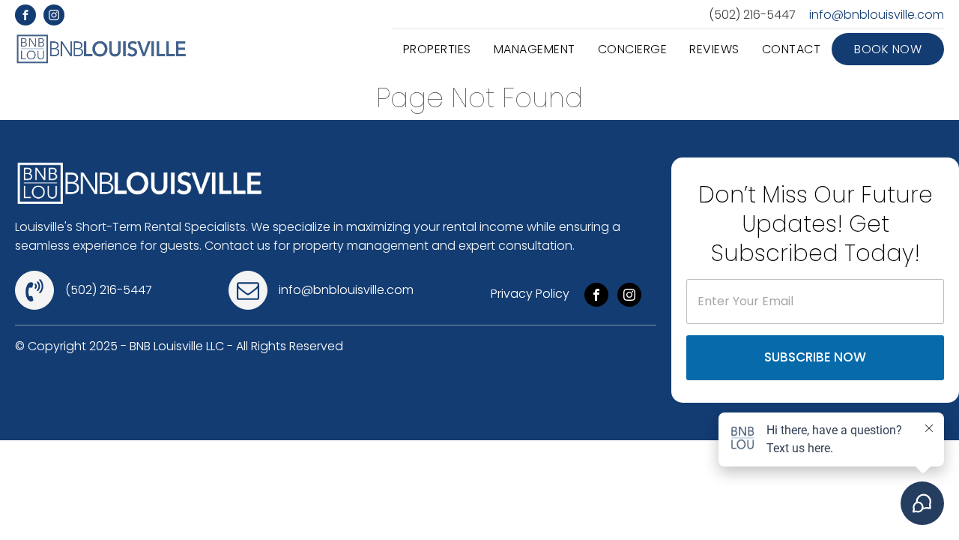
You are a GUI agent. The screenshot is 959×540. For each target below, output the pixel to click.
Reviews (714, 49)
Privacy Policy (530, 293)
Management (534, 49)
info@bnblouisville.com (876, 15)
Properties (437, 49)
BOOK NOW (888, 49)
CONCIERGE (633, 49)
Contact (791, 49)
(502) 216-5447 (752, 15)
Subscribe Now (815, 357)
